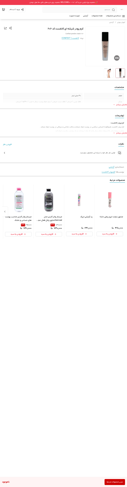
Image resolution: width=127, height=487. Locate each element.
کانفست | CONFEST (70, 38)
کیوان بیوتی (121, 22)
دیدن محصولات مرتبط (115, 482)
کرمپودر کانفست (108, 172)
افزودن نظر (7, 144)
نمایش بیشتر (121, 104)
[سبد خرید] (3, 9)
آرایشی (111, 22)
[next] (5, 212)
